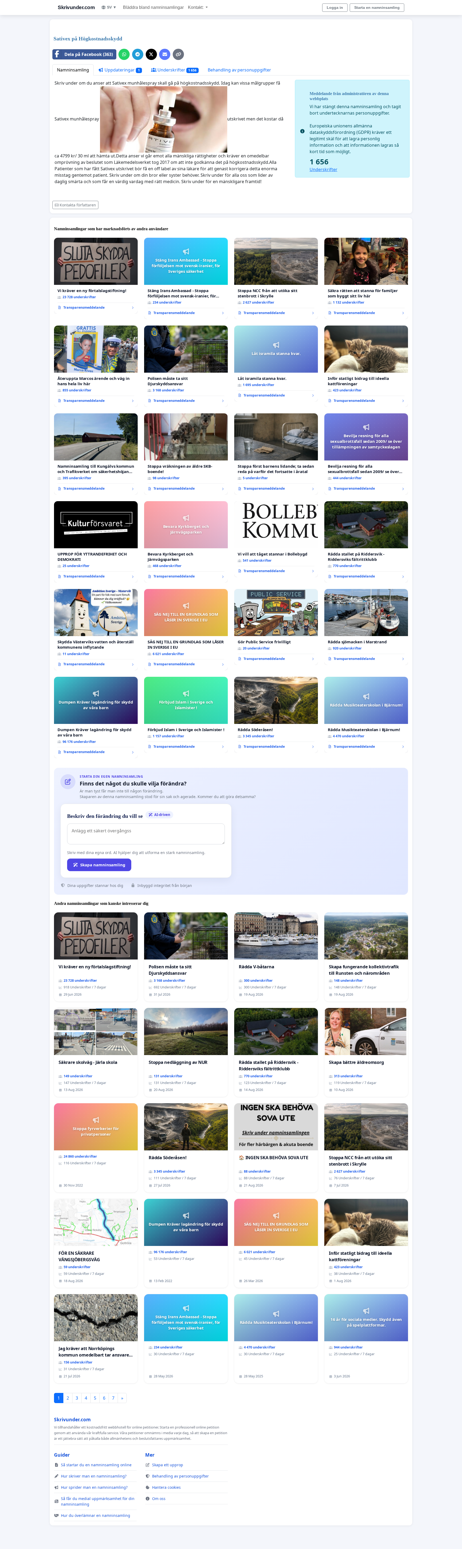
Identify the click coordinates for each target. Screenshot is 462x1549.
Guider (62, 1455)
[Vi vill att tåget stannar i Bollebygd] (276, 539)
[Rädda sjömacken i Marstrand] (366, 627)
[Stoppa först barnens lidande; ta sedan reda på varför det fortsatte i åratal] (276, 454)
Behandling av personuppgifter (239, 70)
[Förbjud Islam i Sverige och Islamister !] (186, 715)
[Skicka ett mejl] (164, 54)
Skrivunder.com (76, 7)
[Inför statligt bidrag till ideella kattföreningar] (366, 366)
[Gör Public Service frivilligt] (276, 627)
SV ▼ (112, 7)
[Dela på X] (151, 54)
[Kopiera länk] (178, 54)
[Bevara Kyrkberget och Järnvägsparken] (186, 542)
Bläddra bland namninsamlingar (153, 7)
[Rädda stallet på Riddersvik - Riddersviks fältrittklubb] (366, 542)
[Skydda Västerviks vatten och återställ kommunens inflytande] (96, 629)
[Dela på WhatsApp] (124, 54)
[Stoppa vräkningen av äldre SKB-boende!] (186, 454)
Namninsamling (73, 70)
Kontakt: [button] (196, 7)
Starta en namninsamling (377, 7)
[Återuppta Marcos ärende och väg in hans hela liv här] (96, 366)
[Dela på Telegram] (137, 54)
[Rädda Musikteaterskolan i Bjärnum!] (366, 715)
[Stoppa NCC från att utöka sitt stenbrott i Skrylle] (276, 278)
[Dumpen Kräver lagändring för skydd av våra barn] (96, 717)
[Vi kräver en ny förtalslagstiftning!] (96, 276)
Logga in (335, 7)
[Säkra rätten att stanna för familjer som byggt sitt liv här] (366, 278)
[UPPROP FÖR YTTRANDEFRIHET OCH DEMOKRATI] (96, 542)
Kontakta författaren (78, 204)
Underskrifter (176, 70)
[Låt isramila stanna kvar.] (276, 364)
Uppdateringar (121, 70)
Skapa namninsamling (102, 864)
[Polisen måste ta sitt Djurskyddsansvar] (186, 366)
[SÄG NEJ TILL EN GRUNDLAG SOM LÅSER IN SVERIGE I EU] (186, 629)
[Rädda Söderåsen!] (276, 715)
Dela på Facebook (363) (88, 54)
